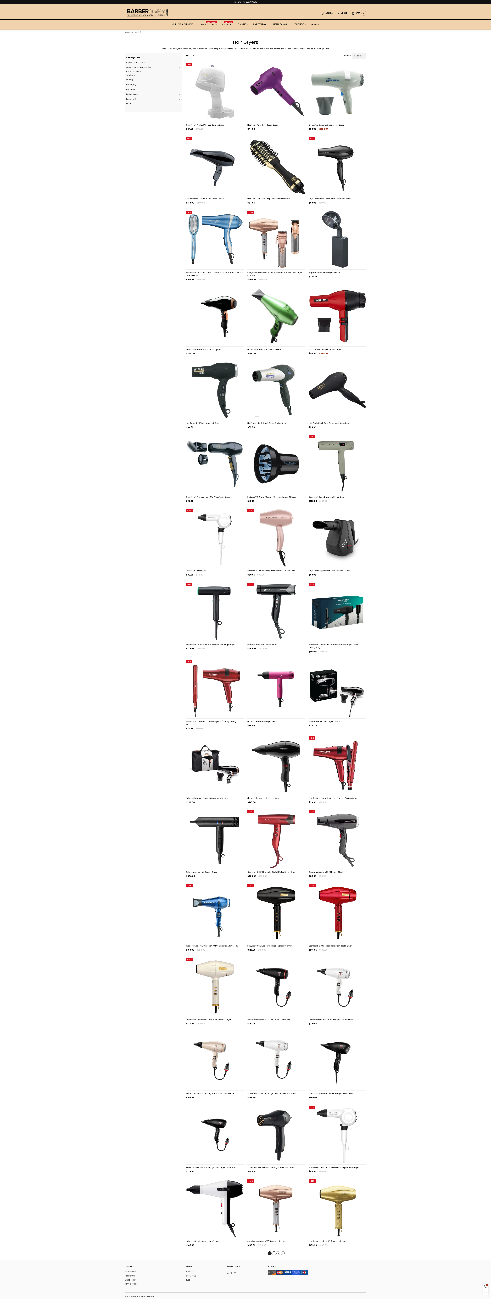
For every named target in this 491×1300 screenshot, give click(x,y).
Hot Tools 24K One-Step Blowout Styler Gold (268, 198)
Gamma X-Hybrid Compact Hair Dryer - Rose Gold (271, 570)
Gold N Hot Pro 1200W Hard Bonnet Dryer (205, 125)
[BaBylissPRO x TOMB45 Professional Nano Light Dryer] (215, 611)
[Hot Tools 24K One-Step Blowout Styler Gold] (276, 165)
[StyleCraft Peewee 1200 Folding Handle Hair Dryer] (276, 1134)
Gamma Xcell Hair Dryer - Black (262, 644)
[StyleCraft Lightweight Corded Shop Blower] (337, 537)
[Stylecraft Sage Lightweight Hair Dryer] (337, 464)
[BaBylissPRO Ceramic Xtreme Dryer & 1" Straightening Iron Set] (215, 688)
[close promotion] (366, 2)
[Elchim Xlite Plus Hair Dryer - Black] (337, 688)
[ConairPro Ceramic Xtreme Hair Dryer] (337, 92)
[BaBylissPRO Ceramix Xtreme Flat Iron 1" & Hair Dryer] (337, 765)
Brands (315, 24)
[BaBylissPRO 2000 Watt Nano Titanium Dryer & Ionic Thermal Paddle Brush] (215, 239)
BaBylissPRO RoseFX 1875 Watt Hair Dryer (266, 1241)
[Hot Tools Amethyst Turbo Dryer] (276, 92)
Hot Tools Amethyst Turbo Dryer (262, 125)
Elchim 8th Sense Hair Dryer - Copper (203, 349)
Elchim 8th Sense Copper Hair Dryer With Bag (207, 798)
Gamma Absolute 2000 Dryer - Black (326, 872)
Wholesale (227, 24)
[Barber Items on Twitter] (227, 1273)
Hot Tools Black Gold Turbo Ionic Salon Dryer (329, 423)
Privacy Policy (131, 1272)
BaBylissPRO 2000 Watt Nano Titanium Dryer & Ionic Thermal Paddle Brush (214, 274)
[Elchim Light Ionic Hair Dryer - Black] (276, 765)
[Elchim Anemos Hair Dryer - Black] (215, 839)
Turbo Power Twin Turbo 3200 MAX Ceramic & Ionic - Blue (213, 945)
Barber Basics (280, 24)
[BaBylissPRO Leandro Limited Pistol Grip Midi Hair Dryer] (337, 1134)
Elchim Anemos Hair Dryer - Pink (262, 721)
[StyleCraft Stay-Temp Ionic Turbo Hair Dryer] (337, 165)
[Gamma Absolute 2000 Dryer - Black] (337, 839)
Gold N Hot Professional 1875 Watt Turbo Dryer (208, 497)
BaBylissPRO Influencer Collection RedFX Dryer (330, 945)
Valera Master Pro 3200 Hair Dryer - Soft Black (268, 1019)
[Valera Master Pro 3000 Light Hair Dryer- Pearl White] (276, 1060)
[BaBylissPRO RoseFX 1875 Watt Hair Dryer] (276, 1208)
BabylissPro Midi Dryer (196, 570)
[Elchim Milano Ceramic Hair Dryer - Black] (215, 165)
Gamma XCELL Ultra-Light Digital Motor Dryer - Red (271, 872)
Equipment (299, 24)
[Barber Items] (147, 13)
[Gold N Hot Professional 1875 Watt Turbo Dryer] (215, 464)
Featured (358, 56)
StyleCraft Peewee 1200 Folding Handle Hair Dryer (270, 1167)
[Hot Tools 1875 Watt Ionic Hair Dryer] (215, 390)
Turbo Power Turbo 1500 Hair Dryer (325, 349)
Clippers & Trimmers (182, 24)
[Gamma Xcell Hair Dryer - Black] (276, 611)
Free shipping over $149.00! (246, 2)
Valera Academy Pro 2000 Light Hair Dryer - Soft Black (211, 1167)
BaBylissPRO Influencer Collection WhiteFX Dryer (208, 1019)
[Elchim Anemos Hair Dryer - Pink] (276, 688)
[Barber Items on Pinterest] (231, 1273)
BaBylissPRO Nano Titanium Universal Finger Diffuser (271, 497)
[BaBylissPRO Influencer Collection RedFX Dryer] (337, 913)
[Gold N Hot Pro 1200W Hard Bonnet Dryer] (215, 92)
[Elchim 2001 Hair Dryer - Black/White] (215, 1208)
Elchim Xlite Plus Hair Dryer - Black (324, 721)
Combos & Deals (208, 24)
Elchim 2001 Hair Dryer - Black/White (202, 1241)
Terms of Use (130, 1276)
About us (190, 1272)
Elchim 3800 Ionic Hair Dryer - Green (264, 349)
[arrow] (180, 62)
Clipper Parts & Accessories (138, 67)
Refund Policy (130, 1280)
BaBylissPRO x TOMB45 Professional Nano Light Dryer (210, 644)
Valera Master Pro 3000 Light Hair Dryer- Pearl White (271, 1093)
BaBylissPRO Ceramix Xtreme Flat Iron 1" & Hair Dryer (333, 798)
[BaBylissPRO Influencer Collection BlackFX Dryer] (276, 913)
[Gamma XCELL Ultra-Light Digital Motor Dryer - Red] (276, 839)
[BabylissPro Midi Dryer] (215, 537)
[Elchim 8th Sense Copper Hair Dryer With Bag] (215, 765)
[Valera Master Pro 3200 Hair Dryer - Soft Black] (276, 986)
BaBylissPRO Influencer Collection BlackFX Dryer (269, 945)
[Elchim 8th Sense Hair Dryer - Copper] (215, 316)
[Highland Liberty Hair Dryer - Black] (337, 239)
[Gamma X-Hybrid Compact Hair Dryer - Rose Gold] (276, 537)
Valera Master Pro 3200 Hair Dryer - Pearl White (331, 1019)
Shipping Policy (131, 1284)
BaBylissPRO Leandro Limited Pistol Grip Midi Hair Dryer (334, 1167)
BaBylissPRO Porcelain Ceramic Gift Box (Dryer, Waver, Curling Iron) (334, 646)
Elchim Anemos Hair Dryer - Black (201, 872)
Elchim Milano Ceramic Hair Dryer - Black (205, 198)
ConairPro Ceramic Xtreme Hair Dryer (326, 125)
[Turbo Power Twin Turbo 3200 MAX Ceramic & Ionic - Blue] (215, 913)
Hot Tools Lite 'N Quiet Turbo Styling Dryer (266, 423)
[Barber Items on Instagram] (235, 1273)
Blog (188, 1280)
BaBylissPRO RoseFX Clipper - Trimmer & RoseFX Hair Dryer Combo (274, 274)
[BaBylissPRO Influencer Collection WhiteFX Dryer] (215, 986)
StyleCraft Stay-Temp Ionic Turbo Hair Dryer (329, 198)
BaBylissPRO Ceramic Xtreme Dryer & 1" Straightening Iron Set (213, 723)
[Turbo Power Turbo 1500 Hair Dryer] (337, 316)
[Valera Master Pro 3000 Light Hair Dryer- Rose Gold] (215, 1060)
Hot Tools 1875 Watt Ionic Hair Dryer (203, 423)
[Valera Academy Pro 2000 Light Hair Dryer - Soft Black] (215, 1134)
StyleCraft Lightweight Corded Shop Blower (329, 570)
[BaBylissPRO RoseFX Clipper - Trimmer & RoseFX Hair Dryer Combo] (276, 239)
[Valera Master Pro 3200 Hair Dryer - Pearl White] (337, 986)
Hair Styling (259, 24)
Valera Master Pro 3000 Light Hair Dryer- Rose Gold (210, 1093)
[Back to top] (485, 1292)
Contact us (191, 1276)
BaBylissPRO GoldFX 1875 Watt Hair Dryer (328, 1241)
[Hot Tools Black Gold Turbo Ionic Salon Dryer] (337, 390)
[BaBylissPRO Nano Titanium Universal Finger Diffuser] (276, 464)
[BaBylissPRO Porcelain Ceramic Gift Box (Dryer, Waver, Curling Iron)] (337, 611)
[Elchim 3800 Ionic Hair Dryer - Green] (276, 316)
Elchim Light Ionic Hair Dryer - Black (263, 798)
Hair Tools (130, 89)
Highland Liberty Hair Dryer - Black (324, 272)
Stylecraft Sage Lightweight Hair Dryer (327, 497)
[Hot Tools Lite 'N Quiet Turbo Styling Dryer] (276, 390)
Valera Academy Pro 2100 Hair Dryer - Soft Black (331, 1093)
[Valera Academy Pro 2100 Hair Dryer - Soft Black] (337, 1060)
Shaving (242, 24)
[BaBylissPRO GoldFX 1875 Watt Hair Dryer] (337, 1208)
